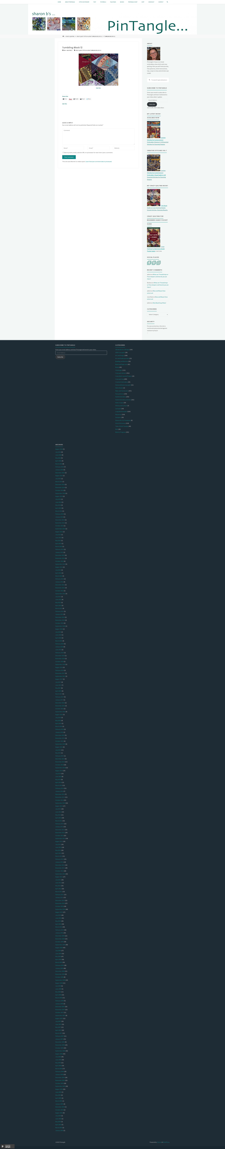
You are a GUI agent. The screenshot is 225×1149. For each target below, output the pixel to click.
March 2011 (58, 891)
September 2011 (60, 874)
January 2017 (59, 700)
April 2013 (58, 818)
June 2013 (58, 812)
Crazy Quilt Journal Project (123, 376)
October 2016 (59, 709)
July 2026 (58, 452)
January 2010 (59, 933)
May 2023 (58, 540)
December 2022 (60, 555)
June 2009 (58, 953)
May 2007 (58, 1027)
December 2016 (60, 703)
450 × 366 (66, 50)
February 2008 (59, 1001)
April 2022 (58, 573)
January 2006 (59, 1074)
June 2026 (58, 455)
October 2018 (59, 661)
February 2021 (59, 611)
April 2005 (58, 1098)
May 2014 (58, 779)
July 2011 (58, 880)
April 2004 (58, 1124)
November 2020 (60, 620)
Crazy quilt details (120, 373)
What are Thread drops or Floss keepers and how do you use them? (157, 277)
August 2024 (59, 496)
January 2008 (59, 1004)
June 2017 (58, 685)
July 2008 (58, 986)
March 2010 (58, 927)
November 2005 (60, 1080)
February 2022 (59, 579)
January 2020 (59, 647)
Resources (118, 414)
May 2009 (58, 956)
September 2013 (60, 803)
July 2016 (58, 717)
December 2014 (60, 759)
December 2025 (60, 473)
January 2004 (59, 1130)
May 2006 (58, 1063)
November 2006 (60, 1045)
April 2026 (58, 461)
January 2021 (59, 614)
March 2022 (58, 576)
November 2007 (60, 1009)
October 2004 (59, 1110)
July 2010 (58, 915)
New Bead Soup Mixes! (159, 303)
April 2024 (58, 508)
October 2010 (59, 906)
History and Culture (121, 405)
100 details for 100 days (122, 349)
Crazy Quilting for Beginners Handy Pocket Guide (156, 249)
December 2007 (60, 1006)
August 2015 (59, 747)
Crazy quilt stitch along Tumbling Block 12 (89, 36)
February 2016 (59, 729)
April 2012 (58, 853)
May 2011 (58, 886)
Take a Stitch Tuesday (121, 426)
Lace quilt (118, 408)
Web (116, 429)
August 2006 (59, 1054)
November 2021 (60, 588)
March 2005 (58, 1101)
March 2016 (58, 726)
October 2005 (59, 1083)
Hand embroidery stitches (123, 400)
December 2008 (60, 971)
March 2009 (58, 962)
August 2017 (59, 679)
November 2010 (60, 903)
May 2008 (58, 992)
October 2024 (59, 490)
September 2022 (60, 564)
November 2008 (60, 974)
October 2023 (59, 526)
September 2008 (60, 980)
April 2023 (58, 543)
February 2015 (59, 756)
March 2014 (58, 785)
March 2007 (58, 1033)
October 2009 (59, 942)
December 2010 (60, 900)
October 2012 (59, 835)
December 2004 (60, 1107)
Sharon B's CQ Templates (123, 420)
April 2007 (58, 1030)
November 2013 (60, 797)
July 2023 (58, 534)
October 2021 (59, 591)
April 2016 (58, 723)
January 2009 (59, 968)
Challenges (118, 370)
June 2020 (58, 635)
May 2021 (58, 602)
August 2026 (59, 449)
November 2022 (60, 558)
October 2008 (59, 977)
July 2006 (58, 1057)
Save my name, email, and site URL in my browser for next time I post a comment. (88, 152)
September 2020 (60, 626)
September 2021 (60, 593)
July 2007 (58, 1021)
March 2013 (58, 821)
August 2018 (59, 667)
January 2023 (59, 552)
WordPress (166, 1142)
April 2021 (58, 605)
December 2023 (60, 520)
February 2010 (59, 930)
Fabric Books (119, 388)
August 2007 (59, 1018)
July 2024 (58, 499)
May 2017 (58, 688)
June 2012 (58, 847)
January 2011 (59, 897)
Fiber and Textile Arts (121, 391)
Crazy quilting (70, 36)
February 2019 (59, 652)
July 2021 (58, 596)
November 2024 (60, 487)
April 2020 (58, 638)
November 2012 (60, 832)
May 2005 (58, 1095)
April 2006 (58, 1065)
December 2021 (60, 585)
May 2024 (58, 505)
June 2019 (58, 649)
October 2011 (59, 871)
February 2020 (59, 644)
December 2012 (60, 830)
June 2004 (58, 1119)
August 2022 (59, 567)
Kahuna (159, 1142)
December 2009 (60, 936)
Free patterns (119, 394)
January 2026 (59, 470)
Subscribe (152, 104)
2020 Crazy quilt (120, 352)
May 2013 (58, 815)
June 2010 (58, 918)
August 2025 (59, 475)
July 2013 (58, 809)
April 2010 (58, 924)
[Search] (167, 2)
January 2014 (59, 791)
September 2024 (60, 493)
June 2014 (58, 776)
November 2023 (60, 523)
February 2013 (59, 824)
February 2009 (59, 965)
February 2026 (59, 467)
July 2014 (58, 773)
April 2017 (58, 691)
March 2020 (58, 641)
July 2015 (58, 750)
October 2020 (59, 623)
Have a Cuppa (119, 402)
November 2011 (60, 868)
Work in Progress (120, 432)
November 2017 (60, 673)
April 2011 (58, 889)
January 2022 (59, 582)
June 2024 (58, 502)
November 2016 (60, 706)
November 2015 (60, 738)
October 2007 (59, 1012)
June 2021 (58, 599)
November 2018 (60, 658)
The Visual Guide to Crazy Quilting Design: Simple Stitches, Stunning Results (157, 208)
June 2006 (58, 1060)
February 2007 (59, 1036)
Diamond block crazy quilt (123, 385)
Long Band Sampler (121, 411)
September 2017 (60, 676)
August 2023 (59, 532)
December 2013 (60, 794)
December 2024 (60, 484)
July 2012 (58, 844)
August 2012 (59, 841)
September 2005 (60, 1086)
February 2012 (59, 859)
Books (117, 367)
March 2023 (58, 546)
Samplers (118, 417)
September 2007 (60, 1015)
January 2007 (59, 1039)
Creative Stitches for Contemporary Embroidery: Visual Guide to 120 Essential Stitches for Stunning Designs (156, 175)
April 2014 (58, 782)
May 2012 (58, 850)
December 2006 (60, 1042)
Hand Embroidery (120, 397)
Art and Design (119, 355)
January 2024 (59, 517)
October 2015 (59, 741)
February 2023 (59, 549)
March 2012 (58, 856)
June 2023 (58, 537)
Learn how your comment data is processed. (99, 161)
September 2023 (60, 529)
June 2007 (58, 1024)
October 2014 (59, 765)
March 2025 (58, 481)
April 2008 (58, 995)
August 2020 (59, 629)
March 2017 (58, 694)
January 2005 (59, 1104)
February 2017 (59, 697)
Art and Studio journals (122, 358)
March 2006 (58, 1068)
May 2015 (58, 753)
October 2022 (59, 561)
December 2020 (60, 617)
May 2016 (58, 720)
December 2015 (60, 735)
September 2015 (60, 744)
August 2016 (59, 714)
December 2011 (60, 865)
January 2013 (59, 827)
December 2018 (60, 655)
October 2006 (59, 1048)
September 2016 (60, 711)
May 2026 (58, 458)
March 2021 (58, 608)
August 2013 (59, 806)
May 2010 (58, 921)
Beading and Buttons (121, 361)
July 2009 (58, 950)
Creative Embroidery (121, 382)
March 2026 (58, 464)
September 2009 (60, 945)
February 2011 (59, 894)
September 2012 (60, 838)
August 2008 (59, 983)
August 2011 (59, 877)
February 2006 (59, 1071)
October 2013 (59, 800)
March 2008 (58, 998)
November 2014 (60, 762)
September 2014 (60, 768)
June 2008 (58, 989)
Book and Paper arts (121, 364)
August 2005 (59, 1089)
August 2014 (59, 771)
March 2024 (58, 511)
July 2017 (58, 682)
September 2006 (60, 1051)
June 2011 (58, 883)
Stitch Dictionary (120, 423)
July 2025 (58, 478)
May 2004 (58, 1121)
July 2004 (58, 1116)
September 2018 (60, 664)
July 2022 (58, 570)
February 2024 (59, 514)
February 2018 (59, 670)
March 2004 (58, 1127)
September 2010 (60, 909)
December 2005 (60, 1077)
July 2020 (58, 632)
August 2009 (59, 947)
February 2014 (59, 788)
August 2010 (59, 912)
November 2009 (60, 939)
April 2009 (58, 959)
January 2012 (59, 862)
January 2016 (59, 732)
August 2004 (59, 1113)
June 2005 (58, 1092)
